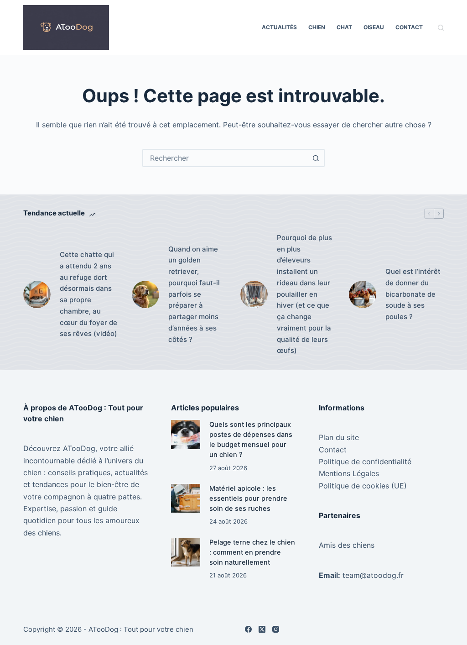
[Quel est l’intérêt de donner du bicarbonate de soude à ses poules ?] (362, 294)
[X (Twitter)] (262, 629)
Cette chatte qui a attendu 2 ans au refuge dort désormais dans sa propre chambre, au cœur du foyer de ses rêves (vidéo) (88, 294)
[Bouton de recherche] (315, 158)
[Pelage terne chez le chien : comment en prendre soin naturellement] (185, 552)
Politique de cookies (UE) (363, 485)
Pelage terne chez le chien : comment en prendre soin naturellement (252, 552)
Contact (409, 27)
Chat (344, 27)
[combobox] (225, 158)
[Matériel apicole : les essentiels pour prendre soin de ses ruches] (185, 498)
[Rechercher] (441, 28)
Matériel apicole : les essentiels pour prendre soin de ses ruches (248, 498)
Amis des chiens (346, 545)
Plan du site (339, 437)
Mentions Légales (349, 473)
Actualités (279, 27)
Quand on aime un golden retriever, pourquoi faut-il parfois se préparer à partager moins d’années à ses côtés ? (194, 294)
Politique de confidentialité (365, 461)
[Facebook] (248, 629)
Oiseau (373, 27)
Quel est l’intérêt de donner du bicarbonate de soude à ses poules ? (413, 294)
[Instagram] (275, 629)
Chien (316, 27)
